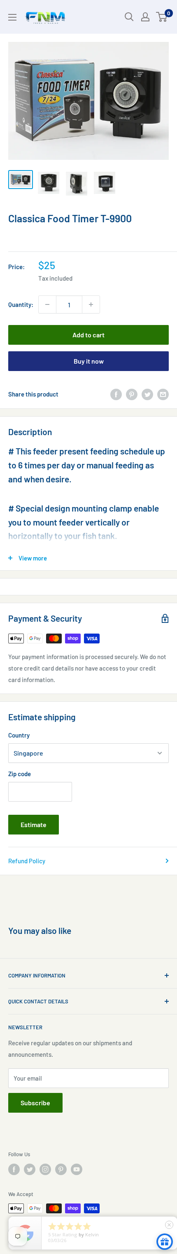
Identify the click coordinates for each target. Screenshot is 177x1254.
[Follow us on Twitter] (29, 1169)
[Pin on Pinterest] (131, 394)
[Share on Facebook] (116, 394)
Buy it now (89, 361)
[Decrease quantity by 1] (47, 304)
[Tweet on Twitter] (147, 394)
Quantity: (20, 304)
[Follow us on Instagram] (45, 1169)
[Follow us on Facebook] (14, 1169)
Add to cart (88, 335)
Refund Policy (26, 860)
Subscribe (35, 1102)
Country (19, 735)
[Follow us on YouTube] (76, 1169)
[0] (162, 17)
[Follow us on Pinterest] (61, 1169)
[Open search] (129, 16)
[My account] (145, 16)
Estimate (34, 824)
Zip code (19, 773)
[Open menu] (12, 17)
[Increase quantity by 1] (91, 304)
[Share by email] (163, 394)
